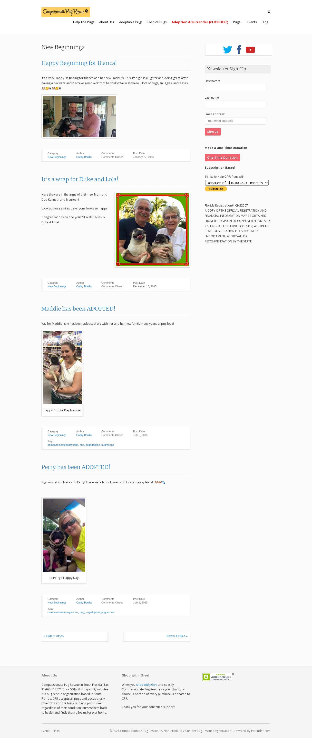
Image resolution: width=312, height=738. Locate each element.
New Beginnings (57, 157)
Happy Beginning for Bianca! (79, 63)
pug (82, 444)
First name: (212, 81)
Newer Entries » (177, 636)
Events (45, 731)
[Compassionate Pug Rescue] (65, 12)
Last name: (212, 97)
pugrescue (107, 444)
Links (56, 731)
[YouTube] (250, 48)
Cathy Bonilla (84, 157)
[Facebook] (239, 48)
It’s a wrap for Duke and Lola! (79, 179)
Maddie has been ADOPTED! (78, 308)
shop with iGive (146, 685)
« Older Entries (54, 636)
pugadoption (93, 444)
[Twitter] (227, 48)
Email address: (215, 114)
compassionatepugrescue (63, 444)
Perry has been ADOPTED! (75, 467)
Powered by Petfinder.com (252, 731)
